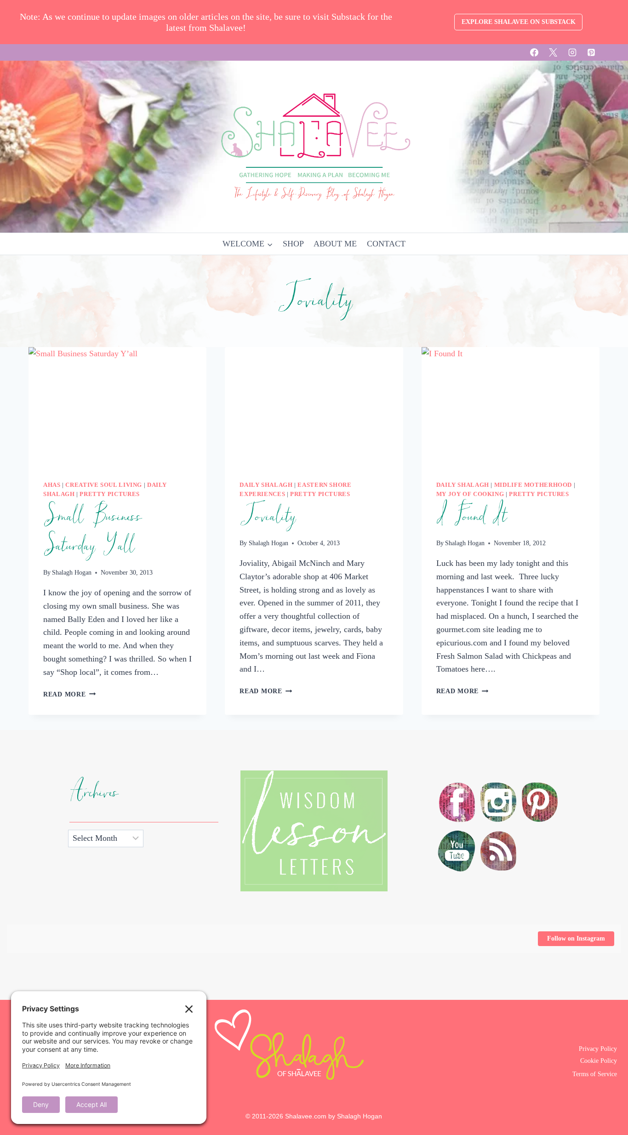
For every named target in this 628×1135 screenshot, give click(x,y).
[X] (553, 52)
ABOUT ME (335, 243)
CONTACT (386, 243)
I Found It (471, 516)
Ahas (52, 485)
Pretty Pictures (109, 494)
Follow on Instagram (576, 938)
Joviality (267, 516)
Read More (69, 694)
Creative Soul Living (103, 485)
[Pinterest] (591, 52)
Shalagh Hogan (71, 572)
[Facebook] (534, 52)
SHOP (293, 243)
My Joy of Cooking (470, 494)
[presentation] (117, 406)
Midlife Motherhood (533, 485)
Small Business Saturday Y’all (92, 531)
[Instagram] (572, 52)
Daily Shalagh (266, 485)
